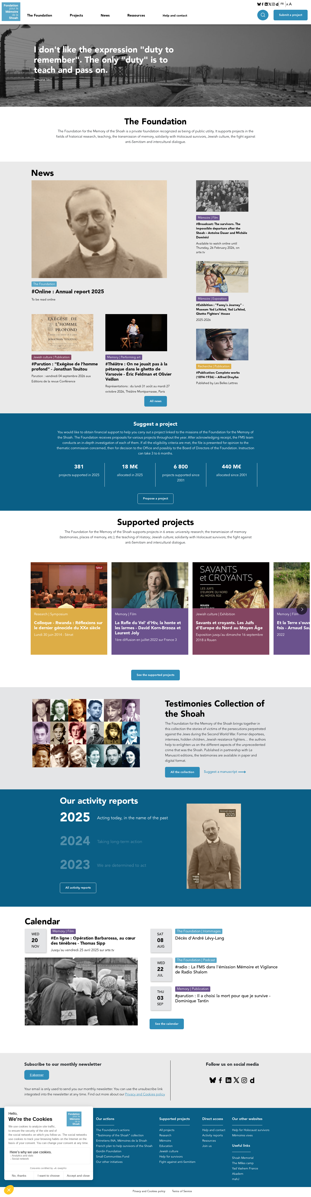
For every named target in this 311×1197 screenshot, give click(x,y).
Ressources (136, 15)
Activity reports (212, 1135)
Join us (207, 1146)
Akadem (237, 1174)
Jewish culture (168, 1151)
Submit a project (290, 15)
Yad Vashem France (245, 1168)
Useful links (241, 1145)
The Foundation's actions (112, 1130)
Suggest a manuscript (225, 771)
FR (282, 4)
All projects (166, 1130)
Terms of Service (182, 1191)
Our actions (105, 1119)
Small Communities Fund (112, 1156)
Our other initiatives (109, 1162)
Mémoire (165, 1140)
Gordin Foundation (108, 1151)
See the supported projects (155, 675)
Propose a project (155, 498)
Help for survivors (171, 1156)
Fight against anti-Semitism (177, 1162)
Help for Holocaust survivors (250, 1130)
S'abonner (37, 1075)
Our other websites (247, 1119)
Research (165, 1135)
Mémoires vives (242, 1135)
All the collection (182, 772)
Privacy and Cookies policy (145, 1094)
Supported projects (174, 1119)
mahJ (235, 1179)
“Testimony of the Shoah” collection (120, 1135)
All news (155, 401)
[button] (301, 609)
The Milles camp (243, 1163)
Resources (209, 1140)
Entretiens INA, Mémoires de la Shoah (121, 1140)
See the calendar (166, 1024)
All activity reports (78, 887)
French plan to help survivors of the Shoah (124, 1146)
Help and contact (175, 15)
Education (166, 1146)
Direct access (212, 1119)
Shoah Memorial (242, 1158)
